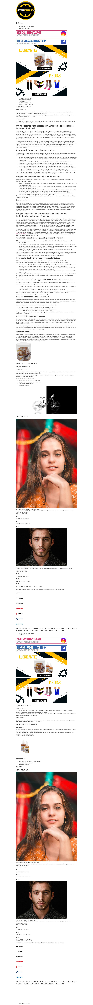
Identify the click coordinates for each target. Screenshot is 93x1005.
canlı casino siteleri (20, 991)
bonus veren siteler (20, 995)
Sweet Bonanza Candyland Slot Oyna (25, 989)
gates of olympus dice (21, 1001)
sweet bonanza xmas (21, 1000)
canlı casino (19, 992)
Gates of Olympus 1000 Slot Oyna (24, 986)
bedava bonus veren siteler (22, 998)
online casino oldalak (21, 233)
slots (17, 1003)
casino (17, 988)
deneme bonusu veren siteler (23, 994)
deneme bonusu (20, 997)
